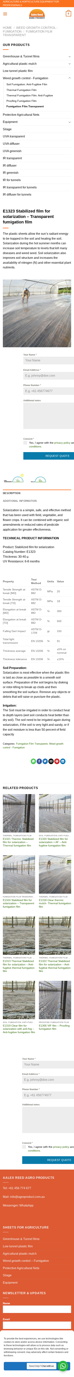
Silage (7, 129)
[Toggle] (69, 56)
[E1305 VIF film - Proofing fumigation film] (55, 1000)
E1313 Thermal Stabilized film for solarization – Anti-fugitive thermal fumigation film (19, 966)
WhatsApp (26, 1205)
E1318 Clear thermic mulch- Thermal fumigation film (55, 903)
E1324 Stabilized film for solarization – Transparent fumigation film (18, 903)
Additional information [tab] (20, 501)
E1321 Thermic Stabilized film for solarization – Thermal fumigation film (18, 842)
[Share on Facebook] (39, 761)
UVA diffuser (11, 143)
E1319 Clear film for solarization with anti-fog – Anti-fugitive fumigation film (19, 1029)
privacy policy (62, 442)
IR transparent (12, 158)
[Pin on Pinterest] (57, 761)
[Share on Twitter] (45, 761)
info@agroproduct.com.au (27, 1196)
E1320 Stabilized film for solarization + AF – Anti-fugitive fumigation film (53, 842)
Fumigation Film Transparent (25, 106)
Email (6, 1319)
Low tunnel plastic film (18, 70)
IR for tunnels (12, 180)
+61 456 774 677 (19, 1188)
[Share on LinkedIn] (62, 761)
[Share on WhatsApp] (33, 761)
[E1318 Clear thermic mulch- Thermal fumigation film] (55, 874)
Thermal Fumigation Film (21, 89)
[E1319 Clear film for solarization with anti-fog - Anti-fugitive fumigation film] (19, 1000)
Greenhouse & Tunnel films (21, 56)
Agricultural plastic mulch (20, 63)
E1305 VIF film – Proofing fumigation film (54, 1027)
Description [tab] (11, 493)
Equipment (10, 121)
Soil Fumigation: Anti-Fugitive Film (26, 84)
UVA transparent (14, 136)
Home (7, 27)
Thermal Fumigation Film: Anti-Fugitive (29, 95)
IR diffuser (10, 165)
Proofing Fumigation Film (21, 100)
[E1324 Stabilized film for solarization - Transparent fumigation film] (19, 874)
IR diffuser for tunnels (17, 194)
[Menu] (5, 13)
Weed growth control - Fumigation (25, 78)
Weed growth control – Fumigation (26, 1260)
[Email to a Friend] (51, 761)
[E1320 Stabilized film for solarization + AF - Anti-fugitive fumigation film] (55, 813)
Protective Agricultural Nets (21, 114)
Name (6, 1303)
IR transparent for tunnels (20, 187)
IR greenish (10, 172)
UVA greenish (12, 151)
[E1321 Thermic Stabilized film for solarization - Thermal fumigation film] (19, 813)
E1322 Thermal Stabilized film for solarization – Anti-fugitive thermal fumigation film (55, 966)
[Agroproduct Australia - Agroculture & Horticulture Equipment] (37, 13)
